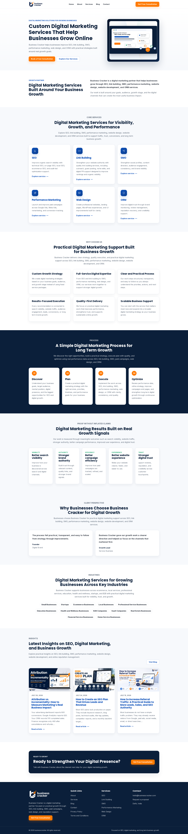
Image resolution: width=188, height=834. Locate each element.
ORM (123, 200)
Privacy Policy (76, 812)
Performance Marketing (46, 200)
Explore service (38, 176)
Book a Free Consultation (42, 59)
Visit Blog (153, 662)
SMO (123, 157)
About (79, 4)
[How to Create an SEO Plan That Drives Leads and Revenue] (94, 680)
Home (71, 4)
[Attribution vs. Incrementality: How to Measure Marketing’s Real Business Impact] (49, 680)
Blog (98, 4)
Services (89, 4)
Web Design (83, 200)
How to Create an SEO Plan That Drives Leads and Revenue (92, 702)
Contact (106, 4)
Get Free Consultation (147, 4)
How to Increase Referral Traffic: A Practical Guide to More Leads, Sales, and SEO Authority (137, 703)
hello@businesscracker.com (144, 795)
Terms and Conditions (79, 816)
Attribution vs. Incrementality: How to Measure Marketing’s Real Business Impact (47, 703)
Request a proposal (141, 799)
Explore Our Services (68, 59)
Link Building (83, 157)
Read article (36, 729)
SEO (34, 157)
